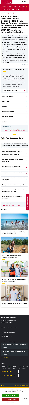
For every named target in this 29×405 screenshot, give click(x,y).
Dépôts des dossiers (7, 116)
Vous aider (8, 6)
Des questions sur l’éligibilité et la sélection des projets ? (13, 178)
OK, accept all (11, 395)
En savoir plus (4, 357)
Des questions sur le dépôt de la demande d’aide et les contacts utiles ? (13, 190)
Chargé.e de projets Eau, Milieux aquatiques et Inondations (14, 345)
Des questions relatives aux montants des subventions (13, 160)
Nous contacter (7, 371)
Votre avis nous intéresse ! (27, 202)
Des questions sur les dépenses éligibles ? (13, 184)
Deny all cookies (11, 399)
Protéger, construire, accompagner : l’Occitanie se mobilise (14, 304)
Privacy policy (25, 398)
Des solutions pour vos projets (19, 6)
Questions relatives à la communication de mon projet (13, 197)
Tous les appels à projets (7, 8)
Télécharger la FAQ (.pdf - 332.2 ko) (11, 205)
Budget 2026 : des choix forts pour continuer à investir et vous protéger (14, 280)
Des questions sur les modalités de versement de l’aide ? (11, 167)
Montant (4, 106)
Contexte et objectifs (7, 96)
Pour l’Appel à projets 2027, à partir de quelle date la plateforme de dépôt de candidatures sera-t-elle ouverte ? (12, 153)
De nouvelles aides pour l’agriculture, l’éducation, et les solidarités (11, 256)
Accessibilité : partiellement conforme (21, 386)
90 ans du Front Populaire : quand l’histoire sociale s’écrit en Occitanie (13, 232)
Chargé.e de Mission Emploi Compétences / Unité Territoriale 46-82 (14, 352)
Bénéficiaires (5, 101)
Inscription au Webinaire (10, 90)
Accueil (3, 6)
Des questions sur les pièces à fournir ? (12, 173)
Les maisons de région (8, 375)
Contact (4, 121)
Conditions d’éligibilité (8, 111)
